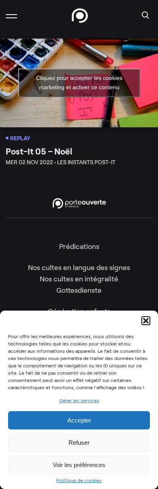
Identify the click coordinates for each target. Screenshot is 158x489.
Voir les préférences (79, 464)
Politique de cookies (79, 480)
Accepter (79, 420)
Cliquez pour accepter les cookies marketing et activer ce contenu (79, 82)
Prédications (79, 246)
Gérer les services (79, 400)
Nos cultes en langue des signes (79, 268)
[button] (146, 321)
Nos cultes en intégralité (79, 279)
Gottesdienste (79, 290)
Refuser (79, 442)
